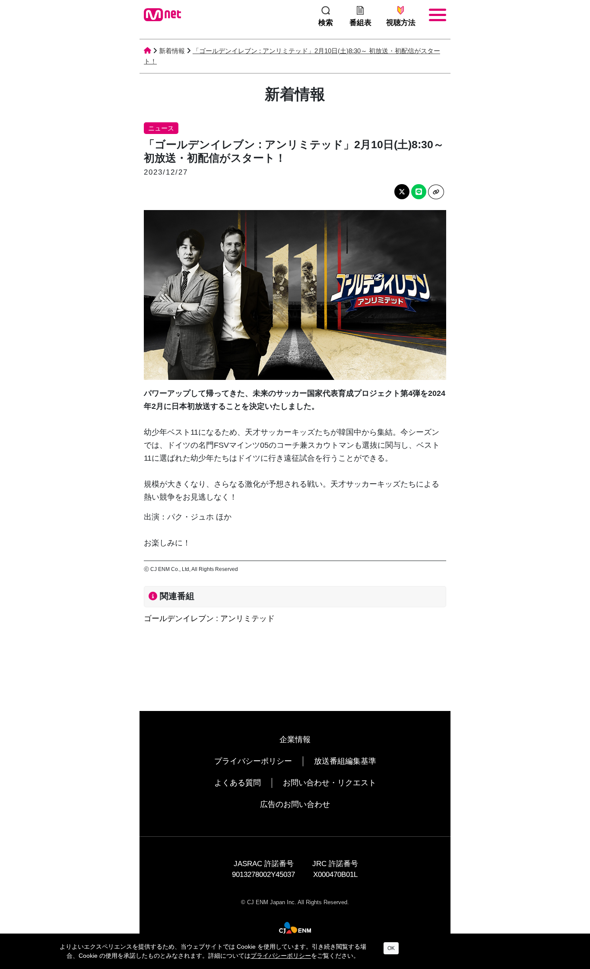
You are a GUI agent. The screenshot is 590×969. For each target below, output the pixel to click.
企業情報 (295, 739)
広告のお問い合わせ (295, 804)
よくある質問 (237, 782)
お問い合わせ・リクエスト (329, 782)
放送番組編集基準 (345, 761)
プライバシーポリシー (253, 761)
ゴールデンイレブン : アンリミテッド (209, 618)
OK (391, 948)
